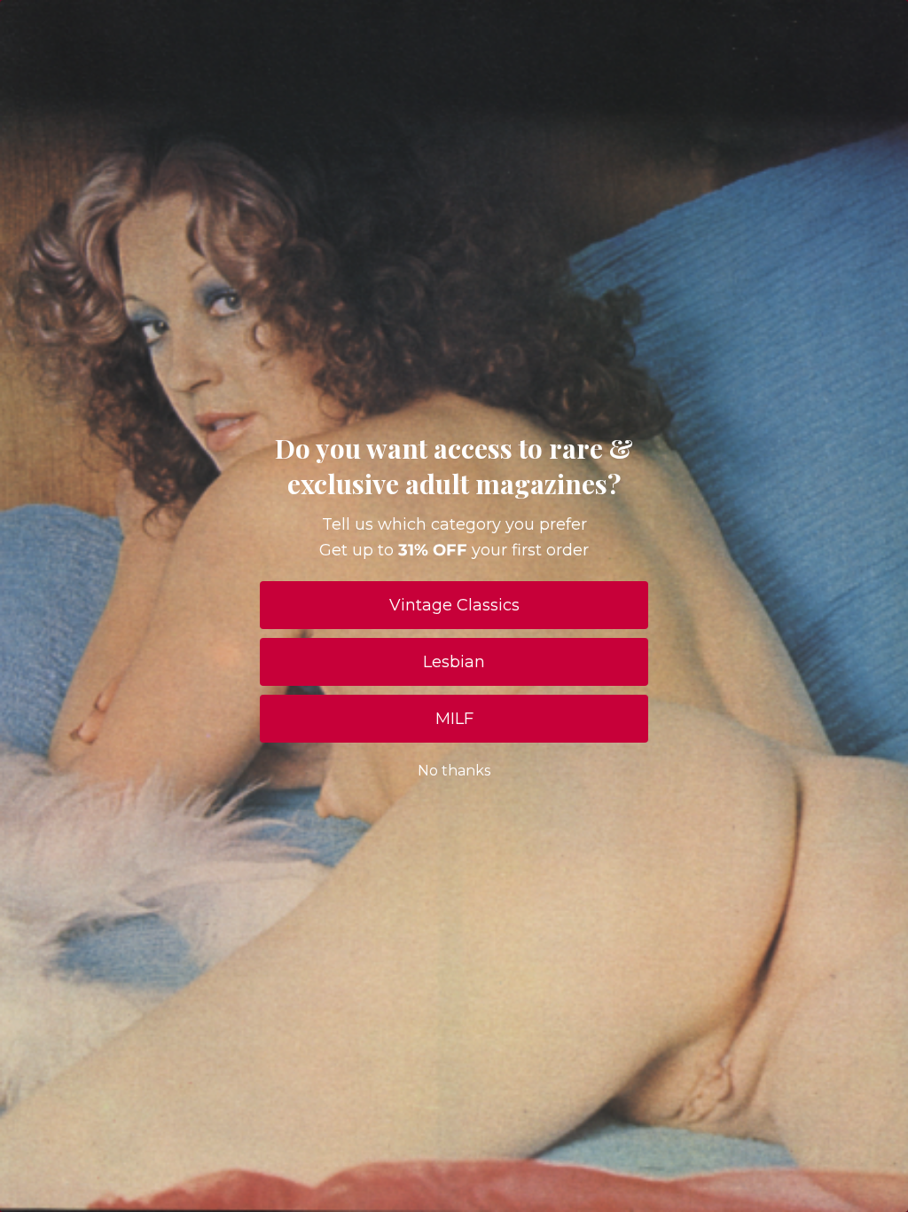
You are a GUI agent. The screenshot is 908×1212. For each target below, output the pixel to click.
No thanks (454, 770)
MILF (454, 718)
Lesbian (454, 662)
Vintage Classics (454, 605)
